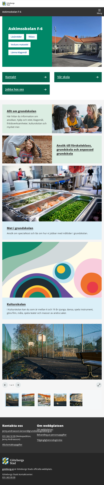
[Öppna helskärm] (99, 385)
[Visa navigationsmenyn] (99, 11)
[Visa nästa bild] (18, 385)
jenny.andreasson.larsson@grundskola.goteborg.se (27, 431)
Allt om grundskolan (21, 111)
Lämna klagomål (19, 52)
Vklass (32, 36)
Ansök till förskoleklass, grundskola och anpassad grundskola (75, 149)
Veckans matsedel (19, 44)
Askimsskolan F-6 (11, 11)
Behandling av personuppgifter (52, 434)
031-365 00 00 (8, 477)
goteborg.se (8, 469)
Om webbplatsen (45, 429)
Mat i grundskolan (20, 228)
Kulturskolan (16, 304)
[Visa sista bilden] (5, 385)
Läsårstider (16, 36)
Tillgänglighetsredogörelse (49, 440)
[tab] (12, 400)
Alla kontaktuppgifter (12, 444)
